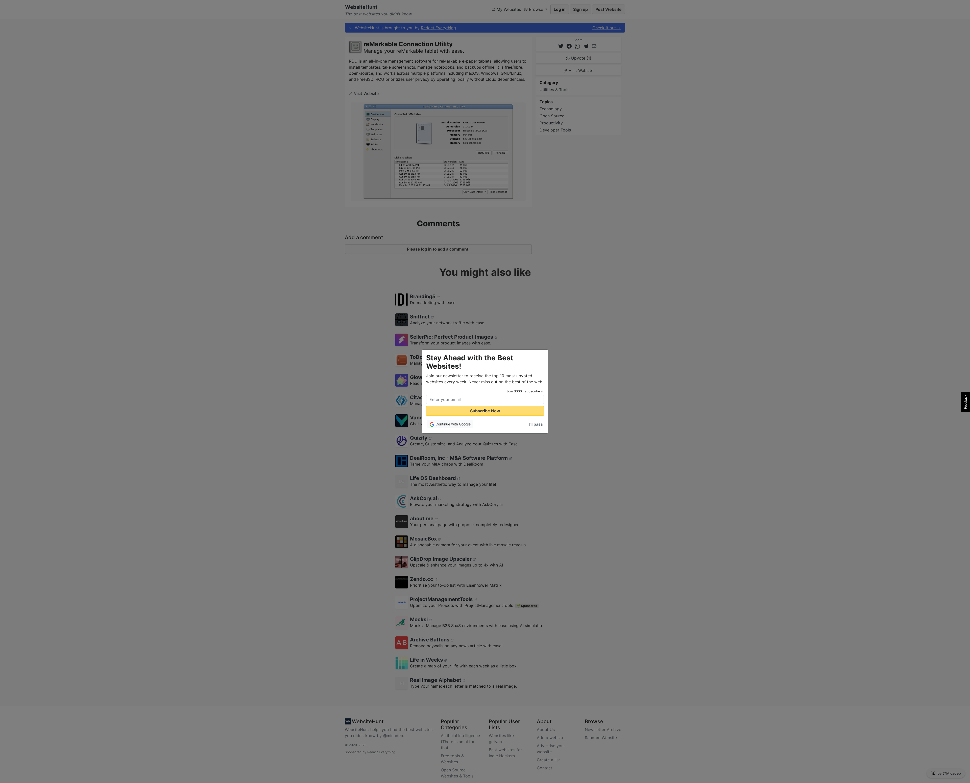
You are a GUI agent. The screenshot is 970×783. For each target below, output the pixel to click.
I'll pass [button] (536, 424)
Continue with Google (452, 424)
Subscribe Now (485, 410)
